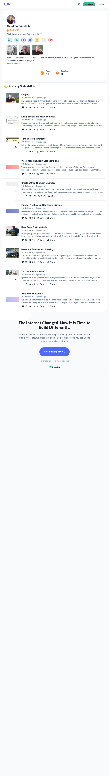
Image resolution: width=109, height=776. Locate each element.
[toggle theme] (79, 4)
